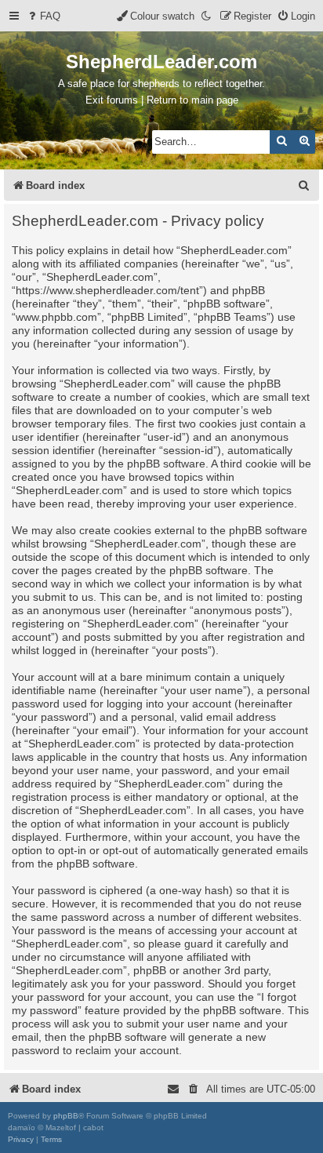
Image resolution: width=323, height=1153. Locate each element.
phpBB (65, 1115)
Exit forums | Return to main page (161, 100)
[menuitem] (43, 16)
